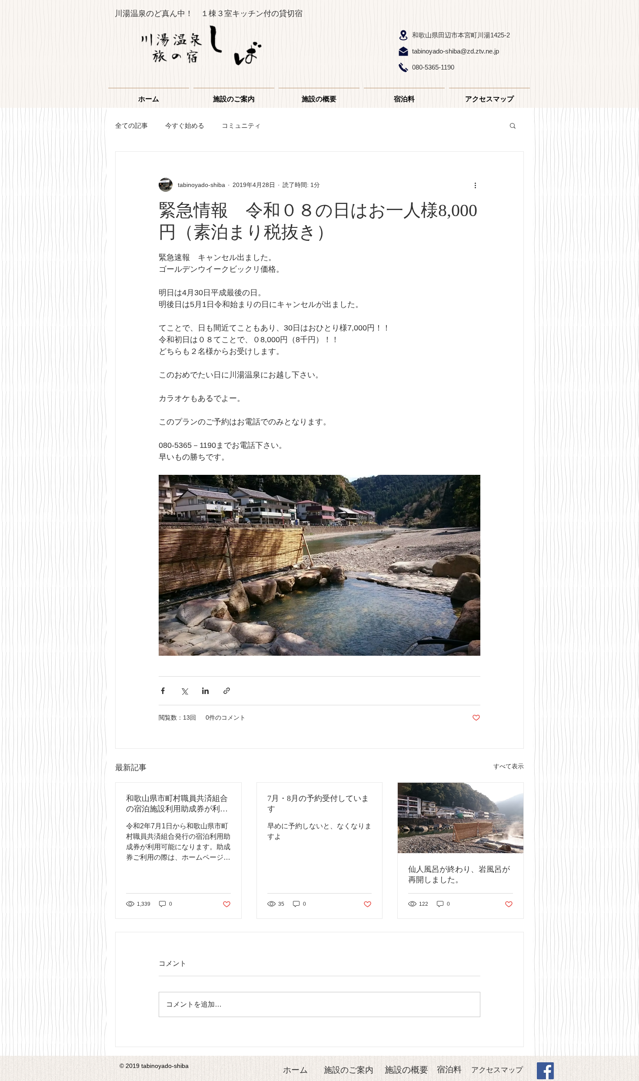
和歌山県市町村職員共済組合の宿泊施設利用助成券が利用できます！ (177, 804)
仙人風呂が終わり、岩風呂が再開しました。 (459, 874)
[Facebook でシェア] (163, 691)
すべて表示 (508, 766)
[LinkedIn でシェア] (205, 691)
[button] (513, 125)
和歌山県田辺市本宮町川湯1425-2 (461, 35)
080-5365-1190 (433, 67)
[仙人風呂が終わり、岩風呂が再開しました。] (460, 818)
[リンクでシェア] (227, 691)
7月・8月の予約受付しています (318, 803)
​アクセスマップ (497, 1070)
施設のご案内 (348, 1069)
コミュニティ (241, 125)
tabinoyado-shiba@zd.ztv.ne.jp (455, 51)
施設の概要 (406, 1069)
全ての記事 (131, 125)
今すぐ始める (184, 125)
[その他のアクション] (475, 185)
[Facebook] (545, 1070)
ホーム (295, 1069)
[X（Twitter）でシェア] (184, 691)
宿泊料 (449, 1069)
